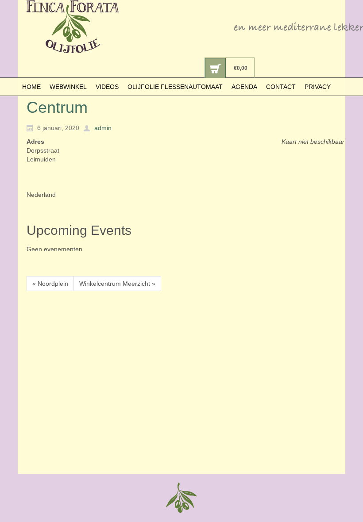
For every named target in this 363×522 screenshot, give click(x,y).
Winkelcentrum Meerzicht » (117, 283)
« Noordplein (50, 283)
